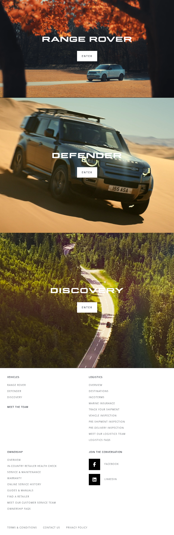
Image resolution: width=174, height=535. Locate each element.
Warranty (14, 478)
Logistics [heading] (96, 377)
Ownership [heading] (15, 452)
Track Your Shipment (104, 409)
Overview (95, 385)
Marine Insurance (102, 403)
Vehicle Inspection (103, 415)
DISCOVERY (14, 397)
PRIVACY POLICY (76, 527)
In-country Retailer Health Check (32, 466)
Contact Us (51, 527)
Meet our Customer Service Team (31, 502)
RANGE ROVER (16, 385)
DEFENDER (14, 391)
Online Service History (24, 484)
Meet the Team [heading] (17, 407)
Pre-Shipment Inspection (107, 421)
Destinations (99, 391)
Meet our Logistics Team (107, 433)
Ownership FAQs (19, 508)
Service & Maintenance (24, 472)
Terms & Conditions (22, 527)
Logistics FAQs (100, 440)
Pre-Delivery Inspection (106, 427)
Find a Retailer (18, 496)
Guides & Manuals (20, 490)
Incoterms (96, 397)
